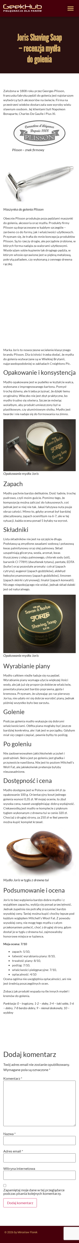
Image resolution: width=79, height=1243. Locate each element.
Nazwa (9, 1134)
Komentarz (12, 1078)
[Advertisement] (39, 308)
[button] (71, 8)
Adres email (13, 1151)
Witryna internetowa (19, 1168)
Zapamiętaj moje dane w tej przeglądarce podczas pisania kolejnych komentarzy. (34, 1191)
